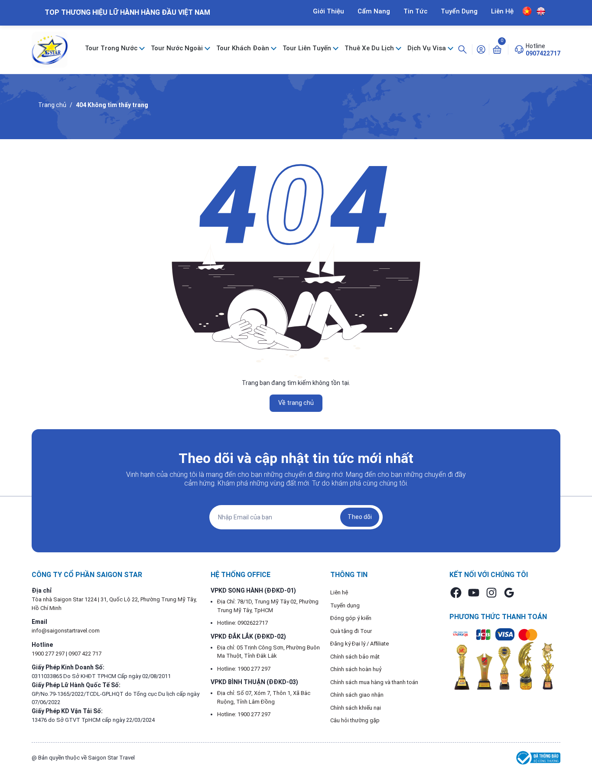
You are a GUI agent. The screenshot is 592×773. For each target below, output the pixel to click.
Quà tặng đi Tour (351, 631)
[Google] (509, 592)
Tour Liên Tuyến (308, 48)
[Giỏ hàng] (497, 49)
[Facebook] (455, 592)
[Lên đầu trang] (578, 746)
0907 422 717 (84, 653)
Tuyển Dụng (459, 11)
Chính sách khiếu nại (355, 708)
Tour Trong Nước (112, 48)
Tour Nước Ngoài (178, 48)
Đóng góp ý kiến (350, 618)
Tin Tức (415, 11)
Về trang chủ (296, 402)
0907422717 (543, 53)
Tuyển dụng (345, 605)
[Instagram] (491, 592)
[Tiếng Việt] (527, 11)
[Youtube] (473, 592)
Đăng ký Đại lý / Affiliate (359, 643)
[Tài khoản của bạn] (481, 49)
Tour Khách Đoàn (243, 48)
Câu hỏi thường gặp (355, 720)
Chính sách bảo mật (355, 656)
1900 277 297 (49, 653)
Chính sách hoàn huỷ (356, 669)
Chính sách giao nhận (357, 694)
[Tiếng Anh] (541, 11)
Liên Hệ (502, 11)
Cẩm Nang (374, 11)
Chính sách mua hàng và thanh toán (374, 682)
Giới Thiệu (328, 11)
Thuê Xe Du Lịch (370, 48)
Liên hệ (339, 592)
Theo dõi (360, 516)
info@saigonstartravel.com (66, 630)
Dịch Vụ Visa (427, 48)
